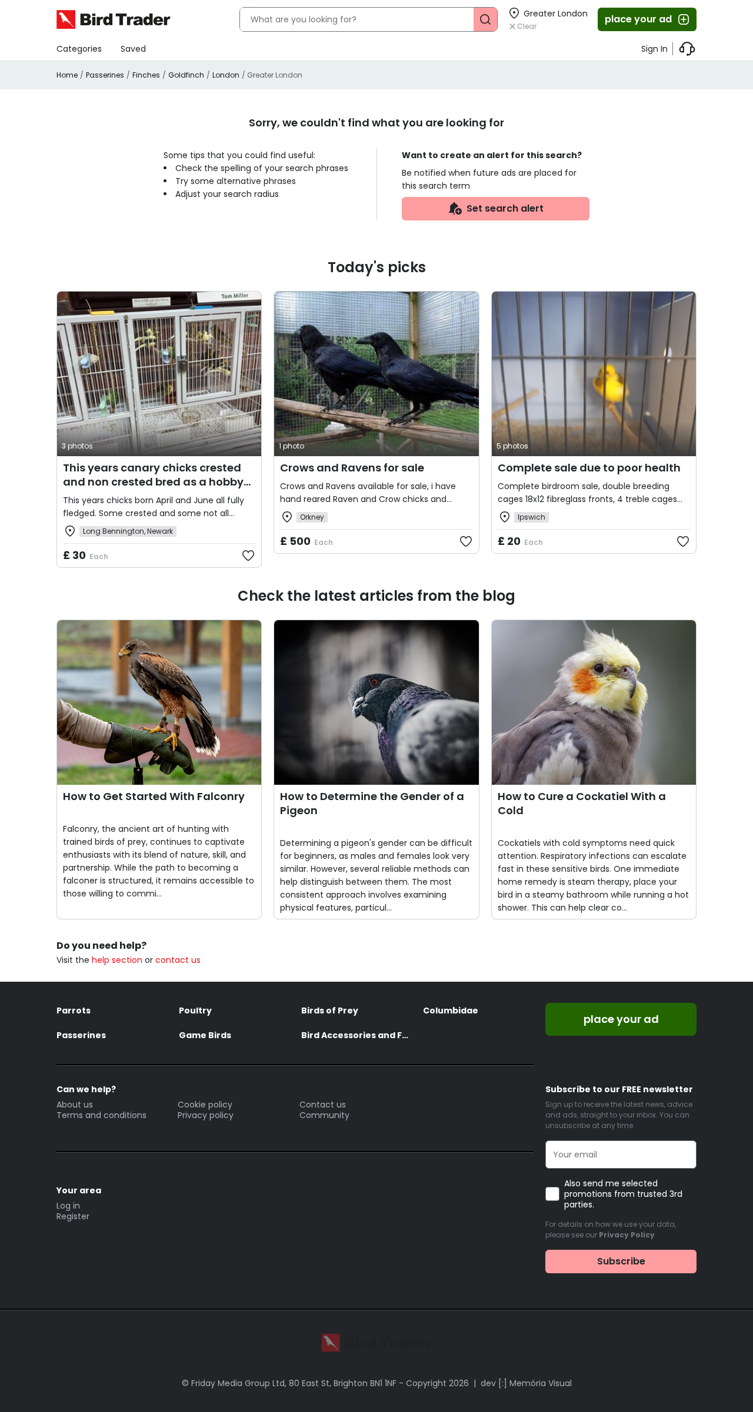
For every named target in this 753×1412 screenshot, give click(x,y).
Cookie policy (205, 1104)
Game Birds (205, 1035)
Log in (68, 1206)
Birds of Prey (329, 1010)
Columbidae (450, 1010)
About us (74, 1104)
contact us (178, 960)
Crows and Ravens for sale (352, 467)
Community (324, 1115)
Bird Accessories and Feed (356, 1035)
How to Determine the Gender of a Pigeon (372, 803)
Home (67, 75)
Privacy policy (206, 1115)
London (225, 75)
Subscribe (621, 1261)
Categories (79, 49)
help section (117, 960)
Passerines (105, 75)
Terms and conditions (101, 1115)
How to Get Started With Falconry (154, 796)
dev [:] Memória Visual (526, 1383)
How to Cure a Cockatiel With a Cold (582, 803)
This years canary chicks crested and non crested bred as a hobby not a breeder (153, 481)
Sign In (654, 49)
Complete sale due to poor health (589, 467)
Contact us (322, 1104)
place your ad (638, 19)
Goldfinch (186, 75)
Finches (146, 75)
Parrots (73, 1010)
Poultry (195, 1010)
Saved (133, 49)
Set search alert (505, 208)
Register (72, 1216)
